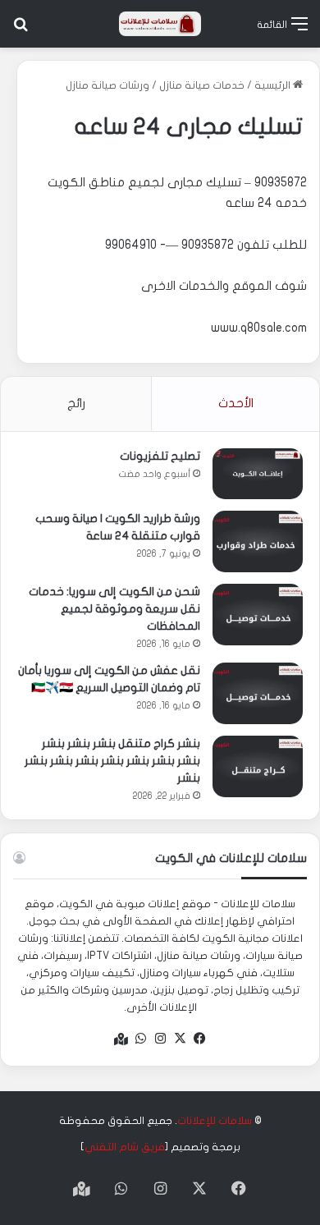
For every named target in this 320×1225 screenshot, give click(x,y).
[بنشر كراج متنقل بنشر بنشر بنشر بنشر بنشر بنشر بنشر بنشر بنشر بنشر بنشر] (258, 766)
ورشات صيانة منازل (107, 85)
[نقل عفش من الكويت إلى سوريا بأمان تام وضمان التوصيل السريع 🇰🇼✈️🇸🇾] (258, 693)
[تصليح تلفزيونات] (258, 473)
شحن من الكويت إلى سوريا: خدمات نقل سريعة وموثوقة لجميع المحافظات (114, 608)
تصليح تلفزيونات (160, 456)
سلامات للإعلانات (214, 1120)
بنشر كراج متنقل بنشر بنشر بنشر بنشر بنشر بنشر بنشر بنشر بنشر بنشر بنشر (112, 760)
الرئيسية (273, 85)
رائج (76, 403)
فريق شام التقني (125, 1147)
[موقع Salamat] (160, 23)
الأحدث (236, 403)
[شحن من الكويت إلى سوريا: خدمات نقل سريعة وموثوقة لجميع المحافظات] (258, 614)
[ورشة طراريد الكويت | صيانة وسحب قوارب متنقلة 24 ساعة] (258, 541)
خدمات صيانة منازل (202, 85)
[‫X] (180, 1038)
